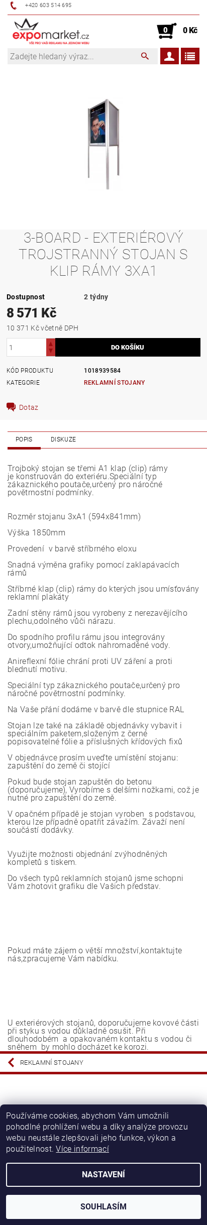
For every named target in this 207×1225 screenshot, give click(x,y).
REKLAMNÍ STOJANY (114, 382)
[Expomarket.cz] (51, 31)
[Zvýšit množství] (50, 343)
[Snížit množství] (50, 352)
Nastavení (103, 1174)
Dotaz (29, 407)
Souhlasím (103, 1206)
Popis (24, 439)
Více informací (82, 1149)
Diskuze (63, 439)
